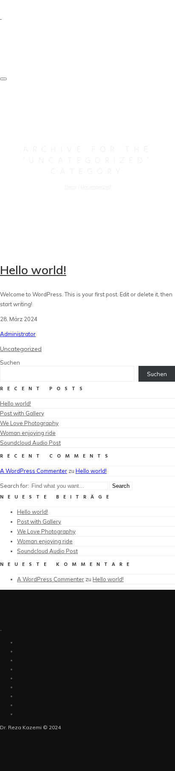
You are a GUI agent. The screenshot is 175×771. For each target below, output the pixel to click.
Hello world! (33, 269)
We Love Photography (29, 423)
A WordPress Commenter (33, 470)
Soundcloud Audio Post (30, 442)
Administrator (18, 333)
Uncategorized (96, 186)
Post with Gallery (22, 413)
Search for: (14, 485)
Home (71, 186)
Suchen (10, 362)
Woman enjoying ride (28, 432)
